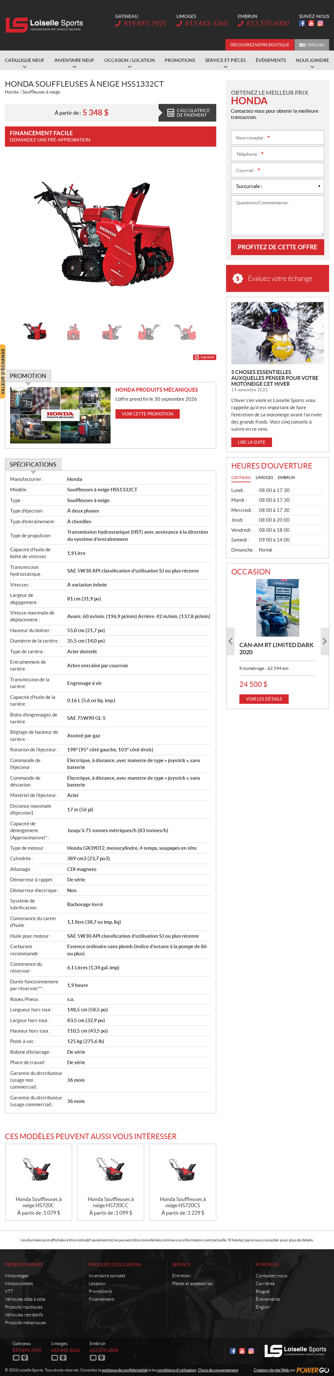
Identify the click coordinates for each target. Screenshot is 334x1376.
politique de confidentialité (124, 1370)
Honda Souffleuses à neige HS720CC (111, 1202)
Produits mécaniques (25, 1322)
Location (97, 1283)
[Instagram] (320, 23)
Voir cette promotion (147, 414)
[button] (18, 235)
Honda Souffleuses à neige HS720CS (183, 1202)
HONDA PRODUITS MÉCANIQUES (156, 390)
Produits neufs (24, 1264)
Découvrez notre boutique (259, 45)
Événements (268, 1299)
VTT (9, 1291)
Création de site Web (271, 1370)
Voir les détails (264, 699)
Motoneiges (16, 1275)
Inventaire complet (107, 1275)
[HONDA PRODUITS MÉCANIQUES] (60, 415)
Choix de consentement (218, 1370)
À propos (267, 1264)
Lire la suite (252, 442)
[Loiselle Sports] (45, 25)
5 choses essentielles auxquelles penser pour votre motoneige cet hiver (274, 378)
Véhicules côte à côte (25, 1299)
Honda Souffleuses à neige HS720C (39, 1202)
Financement (101, 1299)
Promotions (100, 1291)
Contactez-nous (271, 1275)
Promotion (28, 375)
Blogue (262, 1291)
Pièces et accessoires (192, 1283)
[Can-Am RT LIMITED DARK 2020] (277, 607)
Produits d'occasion (115, 1264)
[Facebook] (302, 23)
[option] (110, 235)
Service (181, 1264)
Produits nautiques (23, 1307)
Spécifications (33, 464)
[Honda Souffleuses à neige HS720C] (38, 1170)
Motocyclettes (19, 1283)
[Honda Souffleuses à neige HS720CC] (110, 1170)
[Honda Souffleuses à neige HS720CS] (182, 1170)
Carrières (265, 1283)
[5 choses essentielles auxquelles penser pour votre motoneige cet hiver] (277, 333)
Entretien (181, 1275)
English (316, 45)
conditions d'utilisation (176, 1370)
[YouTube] (311, 23)
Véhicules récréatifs (24, 1314)
